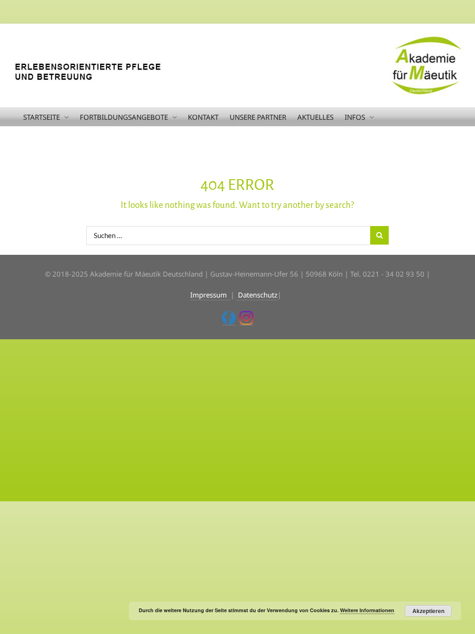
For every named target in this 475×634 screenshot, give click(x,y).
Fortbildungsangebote (124, 117)
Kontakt (203, 117)
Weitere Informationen (367, 610)
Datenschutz (256, 294)
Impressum (210, 294)
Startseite (41, 117)
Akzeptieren (428, 611)
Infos (355, 117)
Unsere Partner (258, 117)
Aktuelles (315, 117)
